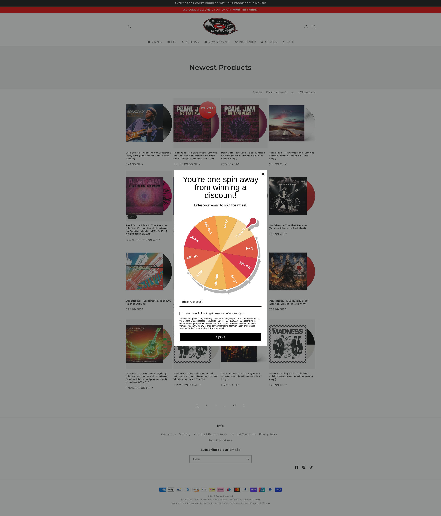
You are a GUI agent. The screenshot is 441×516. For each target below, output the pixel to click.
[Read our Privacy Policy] (259, 319)
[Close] (263, 174)
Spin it (220, 337)
